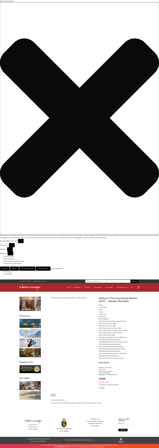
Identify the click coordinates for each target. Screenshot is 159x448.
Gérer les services (9, 259)
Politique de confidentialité (73, 440)
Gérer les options (9, 256)
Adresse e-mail (121, 423)
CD (106, 374)
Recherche (134, 281)
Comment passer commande (95, 421)
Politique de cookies (88, 440)
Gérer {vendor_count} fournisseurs (14, 261)
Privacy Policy (8, 274)
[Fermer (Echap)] (157, 2)
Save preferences (43, 268)
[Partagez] (153, 2)
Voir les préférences (27, 268)
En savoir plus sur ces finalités (13, 263)
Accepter (4, 268)
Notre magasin (95, 426)
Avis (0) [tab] (53, 396)
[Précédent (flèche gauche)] (3, 224)
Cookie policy (8, 272)
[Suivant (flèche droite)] (156, 224)
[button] (79, 118)
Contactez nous (95, 419)
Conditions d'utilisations (95, 423)
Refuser (14, 268)
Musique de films (112, 374)
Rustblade (102, 388)
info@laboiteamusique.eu (39, 281)
